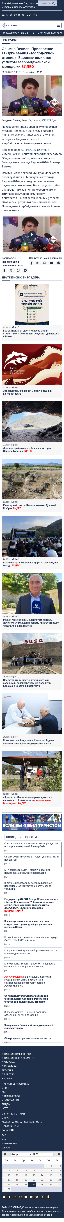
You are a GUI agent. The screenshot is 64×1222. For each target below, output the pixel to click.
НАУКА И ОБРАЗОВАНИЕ (15, 1083)
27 (34, 1184)
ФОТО (5, 1108)
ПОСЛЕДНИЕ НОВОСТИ (21, 837)
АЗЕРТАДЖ (48, 120)
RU (7, 14)
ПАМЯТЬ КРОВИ (11, 1096)
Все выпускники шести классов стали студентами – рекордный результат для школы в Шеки (31, 333)
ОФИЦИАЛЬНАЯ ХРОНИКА (16, 1054)
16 (59, 1175)
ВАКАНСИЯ (8, 1130)
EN (11, 14)
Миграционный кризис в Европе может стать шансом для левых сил (30, 952)
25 (17, 1184)
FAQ (4, 1135)
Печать (27, 72)
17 (9, 1180)
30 (59, 1184)
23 (59, 1180)
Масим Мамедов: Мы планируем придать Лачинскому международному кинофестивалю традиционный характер (31, 622)
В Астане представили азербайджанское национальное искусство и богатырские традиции (28, 886)
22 (51, 1180)
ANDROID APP (9, 1143)
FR (19, 14)
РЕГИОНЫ (10, 39)
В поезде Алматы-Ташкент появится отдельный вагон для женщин (25, 1013)
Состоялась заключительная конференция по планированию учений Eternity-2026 (31, 845)
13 (34, 1175)
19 (26, 1180)
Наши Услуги (10, 1126)
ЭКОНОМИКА (9, 1066)
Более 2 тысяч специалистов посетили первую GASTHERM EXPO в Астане (31, 939)
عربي (28, 14)
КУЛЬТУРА (7, 1078)
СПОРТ (5, 1088)
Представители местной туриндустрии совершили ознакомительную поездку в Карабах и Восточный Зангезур (27, 683)
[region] (33, 942)
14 (42, 1175)
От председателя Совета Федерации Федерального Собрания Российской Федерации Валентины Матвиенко (26, 998)
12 (26, 1175)
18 (17, 1180)
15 (51, 1175)
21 (42, 1180)
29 (51, 1184)
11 (17, 1175)
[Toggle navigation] (58, 25)
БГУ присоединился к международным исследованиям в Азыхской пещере (27, 871)
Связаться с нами (13, 1113)
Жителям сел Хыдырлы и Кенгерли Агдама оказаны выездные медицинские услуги (29, 742)
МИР (4, 1092)
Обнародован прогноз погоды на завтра (27, 1038)
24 (9, 1184)
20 (34, 1180)
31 (9, 1189)
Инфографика (10, 1100)
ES (22, 14)
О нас (5, 1117)
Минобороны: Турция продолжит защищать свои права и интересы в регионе (29, 965)
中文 (35, 14)
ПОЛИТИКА (8, 1062)
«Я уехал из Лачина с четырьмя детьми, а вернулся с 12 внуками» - (28, 800)
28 (42, 1184)
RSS (4, 1139)
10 (9, 1175)
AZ (3, 14)
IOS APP (6, 1147)
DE (15, 14)
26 (26, 1184)
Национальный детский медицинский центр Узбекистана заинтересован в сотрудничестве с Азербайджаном (27, 981)
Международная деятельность (22, 1122)
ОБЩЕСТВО (8, 1074)
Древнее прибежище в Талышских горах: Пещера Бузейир (27, 450)
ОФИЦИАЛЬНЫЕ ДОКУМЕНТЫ (19, 1058)
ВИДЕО (6, 1104)
